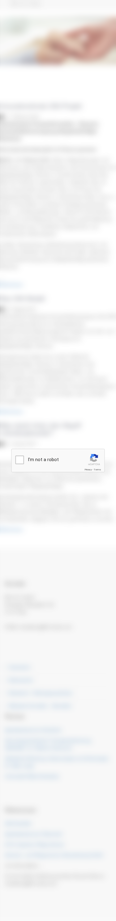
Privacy (88, 469)
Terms (97, 469)
